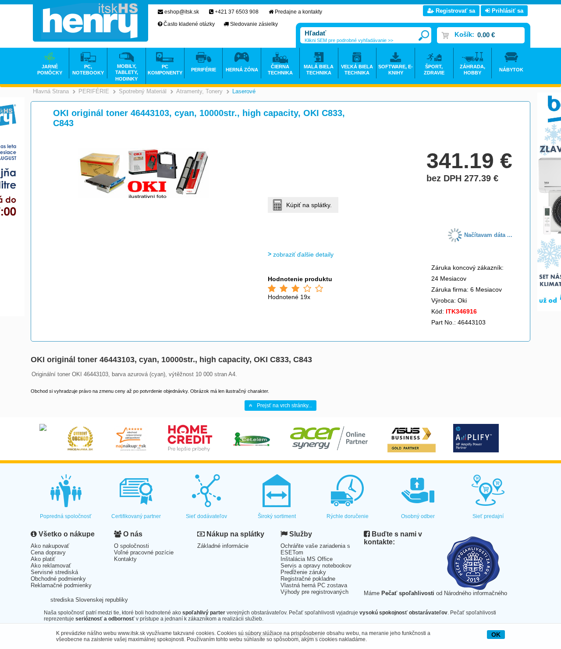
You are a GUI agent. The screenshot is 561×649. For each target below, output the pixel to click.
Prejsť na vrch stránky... (284, 405)
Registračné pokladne (307, 578)
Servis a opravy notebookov (316, 565)
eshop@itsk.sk (181, 12)
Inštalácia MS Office (306, 559)
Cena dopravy (48, 552)
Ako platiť (43, 559)
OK (496, 634)
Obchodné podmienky (58, 578)
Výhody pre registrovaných (314, 592)
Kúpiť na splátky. (309, 204)
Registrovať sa (454, 10)
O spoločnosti (131, 546)
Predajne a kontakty (298, 12)
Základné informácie (223, 546)
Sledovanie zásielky (254, 24)
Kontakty (125, 559)
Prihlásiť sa (506, 10)
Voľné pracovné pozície (144, 552)
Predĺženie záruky (303, 572)
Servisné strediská (54, 572)
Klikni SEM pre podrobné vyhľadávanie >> (349, 40)
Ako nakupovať (50, 546)
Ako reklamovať (51, 565)
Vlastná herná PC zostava (313, 585)
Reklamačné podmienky (61, 585)
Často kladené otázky (189, 24)
